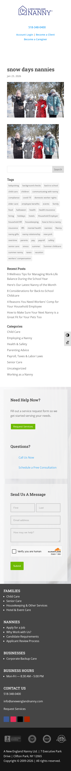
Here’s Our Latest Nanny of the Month (31, 285)
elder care (13, 203)
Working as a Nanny (20, 374)
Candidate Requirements (22, 636)
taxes (29, 252)
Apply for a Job (15, 627)
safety (51, 240)
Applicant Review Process (22, 641)
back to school (51, 185)
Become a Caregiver (35, 39)
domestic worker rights (45, 197)
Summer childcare (52, 246)
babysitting (13, 185)
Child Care (13, 332)
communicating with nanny (45, 191)
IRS (22, 228)
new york (48, 234)
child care (13, 191)
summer (36, 246)
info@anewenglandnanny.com (23, 701)
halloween (21, 209)
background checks (31, 185)
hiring (11, 215)
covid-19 (27, 197)
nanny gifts (13, 234)
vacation (39, 252)
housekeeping (32, 221)
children (25, 191)
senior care (13, 246)
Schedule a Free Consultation (38, 467)
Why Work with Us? (18, 632)
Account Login (24, 34)
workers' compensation (19, 258)
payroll (41, 240)
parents (24, 240)
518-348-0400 (35, 27)
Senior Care (14, 362)
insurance (13, 228)
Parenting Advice (18, 350)
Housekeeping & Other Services (26, 605)
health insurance (47, 209)
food (10, 209)
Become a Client (45, 34)
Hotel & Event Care (18, 610)
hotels (32, 215)
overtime (12, 240)
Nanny (58, 228)
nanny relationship (31, 234)
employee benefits (30, 203)
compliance (13, 197)
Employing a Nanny (19, 338)
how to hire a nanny (51, 221)
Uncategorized (16, 368)
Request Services (23, 426)
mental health (34, 228)
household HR (15, 221)
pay (33, 240)
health (32, 209)
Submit (17, 566)
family (56, 203)
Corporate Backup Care (21, 659)
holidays (21, 215)
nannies (48, 228)
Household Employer (48, 215)
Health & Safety (17, 344)
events (46, 203)
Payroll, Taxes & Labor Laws (25, 356)
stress (26, 246)
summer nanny (15, 252)
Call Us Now (26, 457)
